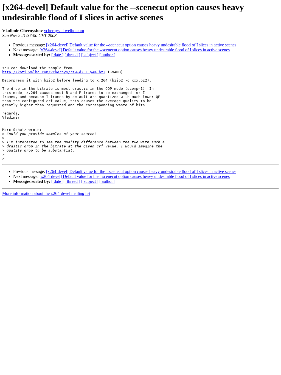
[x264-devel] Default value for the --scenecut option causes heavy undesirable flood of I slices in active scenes (141, 45)
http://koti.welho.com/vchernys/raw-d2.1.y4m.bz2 (53, 72)
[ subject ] (89, 54)
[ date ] (57, 54)
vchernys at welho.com (64, 30)
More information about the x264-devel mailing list (46, 193)
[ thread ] (72, 54)
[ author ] (107, 54)
